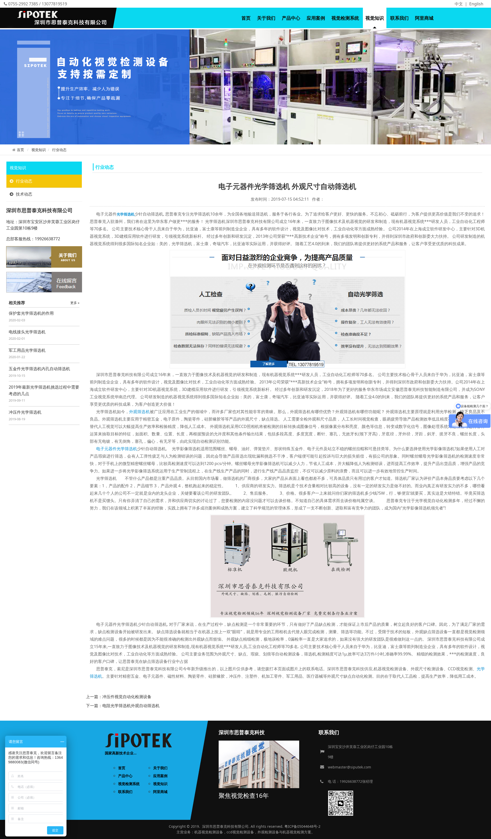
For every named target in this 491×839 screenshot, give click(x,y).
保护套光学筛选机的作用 (31, 313)
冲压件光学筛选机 (25, 412)
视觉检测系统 (345, 18)
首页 (246, 18)
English (476, 4)
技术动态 (24, 194)
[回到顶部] (484, 832)
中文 (459, 4)
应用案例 (316, 18)
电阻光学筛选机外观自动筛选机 (131, 705)
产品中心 (291, 18)
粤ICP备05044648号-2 (302, 826)
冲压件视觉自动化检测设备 (126, 696)
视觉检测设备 (212, 832)
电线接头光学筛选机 (27, 332)
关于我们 (266, 18)
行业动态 (59, 149)
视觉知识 (374, 18)
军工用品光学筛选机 (27, 350)
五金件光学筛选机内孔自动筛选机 (39, 368)
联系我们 (399, 18)
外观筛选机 (139, 411)
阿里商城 (424, 18)
